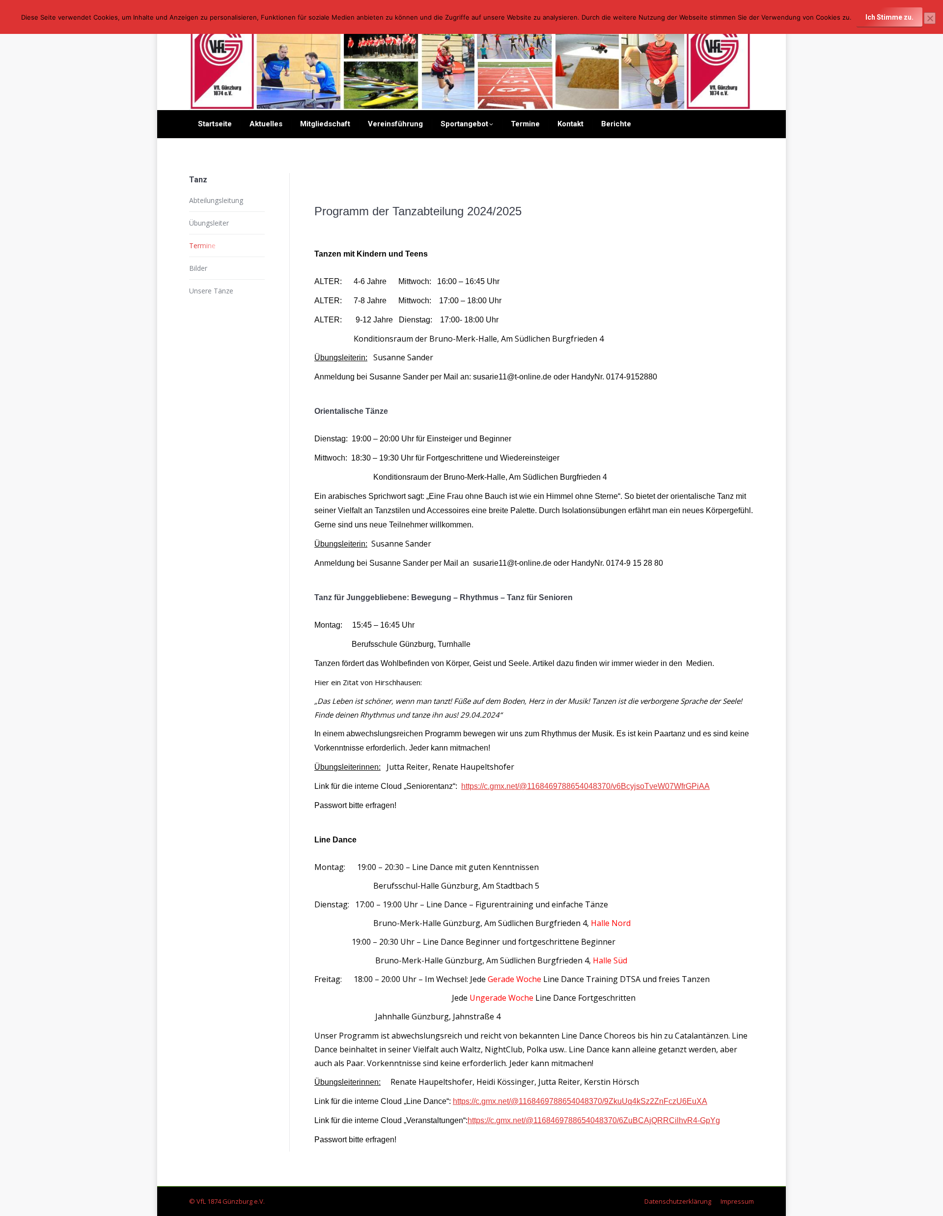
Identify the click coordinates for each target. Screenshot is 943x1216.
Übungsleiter (209, 223)
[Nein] (930, 18)
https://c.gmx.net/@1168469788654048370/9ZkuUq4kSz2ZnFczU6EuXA (580, 1101)
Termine (202, 245)
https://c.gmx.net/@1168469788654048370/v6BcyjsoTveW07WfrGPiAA (585, 786)
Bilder (198, 268)
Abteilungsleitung (216, 200)
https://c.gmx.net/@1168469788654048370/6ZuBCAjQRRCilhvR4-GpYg (594, 1120)
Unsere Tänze (211, 290)
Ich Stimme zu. (889, 17)
